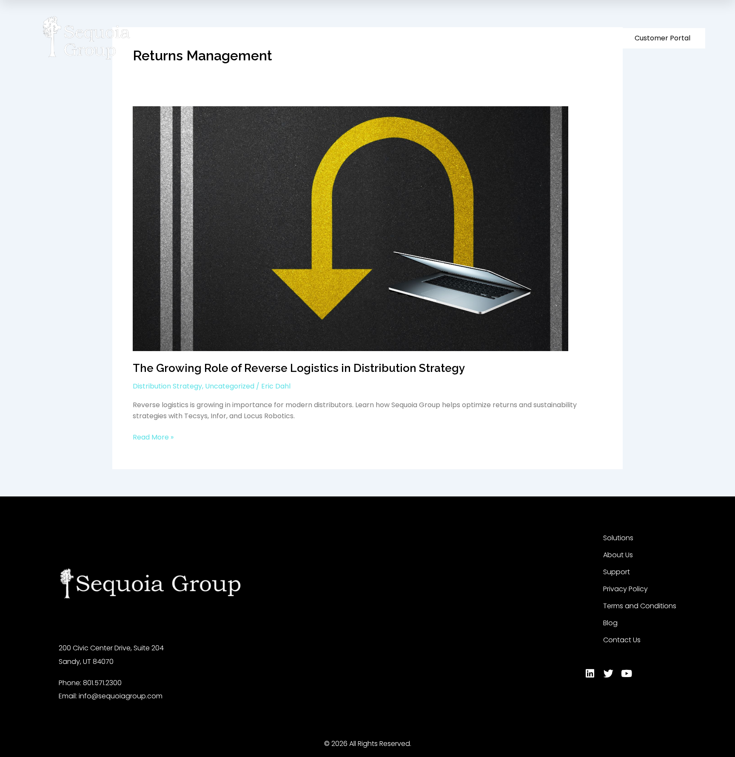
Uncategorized (229, 386)
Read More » (153, 437)
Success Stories (514, 38)
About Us (454, 38)
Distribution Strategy (167, 386)
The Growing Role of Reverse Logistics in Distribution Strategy (299, 368)
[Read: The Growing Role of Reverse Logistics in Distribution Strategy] (350, 228)
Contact (564, 38)
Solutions (404, 38)
